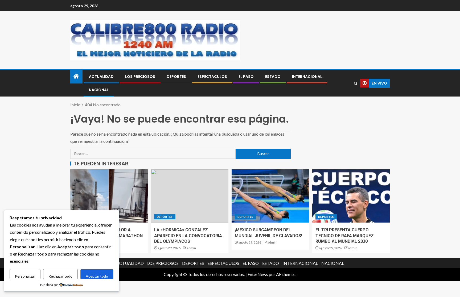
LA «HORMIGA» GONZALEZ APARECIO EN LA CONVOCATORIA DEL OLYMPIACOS (188, 235)
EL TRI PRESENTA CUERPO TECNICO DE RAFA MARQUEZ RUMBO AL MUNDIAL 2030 (344, 235)
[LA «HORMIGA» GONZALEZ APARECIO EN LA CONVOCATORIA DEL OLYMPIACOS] (189, 196)
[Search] (355, 83)
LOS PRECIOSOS (140, 76)
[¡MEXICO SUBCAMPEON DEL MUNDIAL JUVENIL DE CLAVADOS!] (270, 196)
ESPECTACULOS (212, 76)
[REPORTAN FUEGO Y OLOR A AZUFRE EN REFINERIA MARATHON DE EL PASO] (109, 196)
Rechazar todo (60, 276)
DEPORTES (176, 76)
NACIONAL (99, 90)
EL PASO (246, 76)
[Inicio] (76, 76)
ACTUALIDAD (101, 76)
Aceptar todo (97, 276)
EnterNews (258, 274)
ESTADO (273, 76)
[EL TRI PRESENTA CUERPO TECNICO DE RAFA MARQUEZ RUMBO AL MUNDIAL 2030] (351, 196)
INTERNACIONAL (307, 76)
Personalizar (25, 276)
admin (191, 248)
